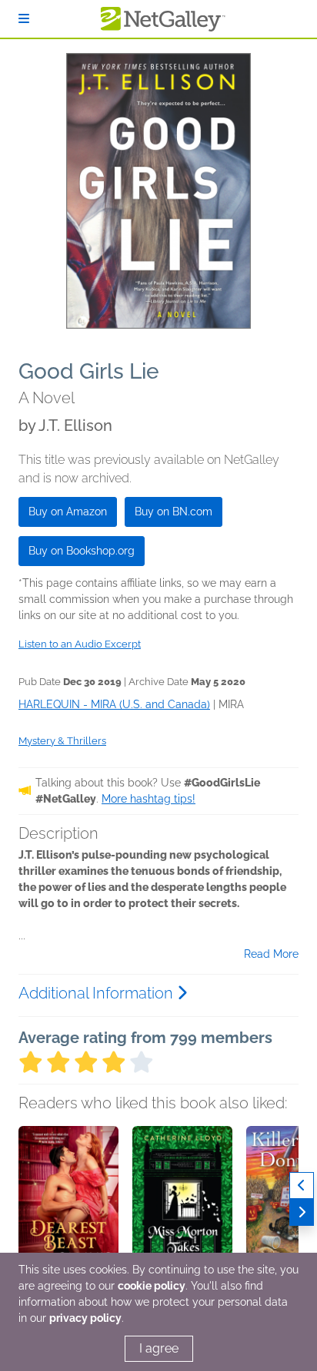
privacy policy (85, 1318)
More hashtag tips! (148, 799)
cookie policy (151, 1286)
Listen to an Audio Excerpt (79, 644)
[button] (68, 1206)
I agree (159, 1348)
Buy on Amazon (67, 511)
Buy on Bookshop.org (81, 551)
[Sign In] (23, 18)
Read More (271, 954)
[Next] (301, 1212)
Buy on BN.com (173, 511)
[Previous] (301, 1185)
